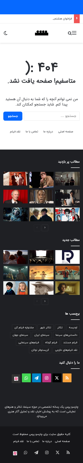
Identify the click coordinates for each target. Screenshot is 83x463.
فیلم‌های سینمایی (28, 342)
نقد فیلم (15, 132)
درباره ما (48, 132)
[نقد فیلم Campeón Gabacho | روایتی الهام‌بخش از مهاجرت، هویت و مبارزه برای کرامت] (15, 272)
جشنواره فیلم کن (24, 327)
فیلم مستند (70, 342)
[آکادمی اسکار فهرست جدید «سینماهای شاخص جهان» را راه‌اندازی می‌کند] (41, 257)
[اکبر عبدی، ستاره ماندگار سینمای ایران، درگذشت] (41, 180)
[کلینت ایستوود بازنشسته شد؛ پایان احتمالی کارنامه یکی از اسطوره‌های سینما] (15, 196)
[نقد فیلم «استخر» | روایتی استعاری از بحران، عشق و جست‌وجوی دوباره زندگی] (67, 198)
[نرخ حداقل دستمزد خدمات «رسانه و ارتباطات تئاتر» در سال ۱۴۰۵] (67, 257)
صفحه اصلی (65, 132)
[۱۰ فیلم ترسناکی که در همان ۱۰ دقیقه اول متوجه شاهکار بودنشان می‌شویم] (41, 196)
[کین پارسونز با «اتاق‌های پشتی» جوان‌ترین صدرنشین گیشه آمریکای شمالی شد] (67, 288)
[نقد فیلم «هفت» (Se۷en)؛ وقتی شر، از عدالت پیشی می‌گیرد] (67, 179)
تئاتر (60, 327)
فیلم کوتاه (51, 342)
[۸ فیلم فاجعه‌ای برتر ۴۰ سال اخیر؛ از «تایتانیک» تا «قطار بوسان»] (15, 214)
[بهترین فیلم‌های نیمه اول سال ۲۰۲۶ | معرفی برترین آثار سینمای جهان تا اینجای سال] (67, 214)
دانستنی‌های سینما (66, 335)
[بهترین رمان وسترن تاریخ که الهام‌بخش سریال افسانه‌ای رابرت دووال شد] (41, 288)
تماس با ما (32, 132)
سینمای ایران (41, 335)
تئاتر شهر (45, 327)
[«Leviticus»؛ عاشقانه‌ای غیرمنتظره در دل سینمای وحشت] (41, 214)
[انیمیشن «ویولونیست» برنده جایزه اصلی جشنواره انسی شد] (41, 272)
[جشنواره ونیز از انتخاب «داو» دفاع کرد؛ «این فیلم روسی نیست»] (15, 257)
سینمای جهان (20, 335)
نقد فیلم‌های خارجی (66, 350)
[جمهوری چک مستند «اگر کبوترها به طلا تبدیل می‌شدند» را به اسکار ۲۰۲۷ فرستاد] (15, 288)
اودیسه (73, 327)
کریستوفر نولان (40, 350)
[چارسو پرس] (41, 33)
